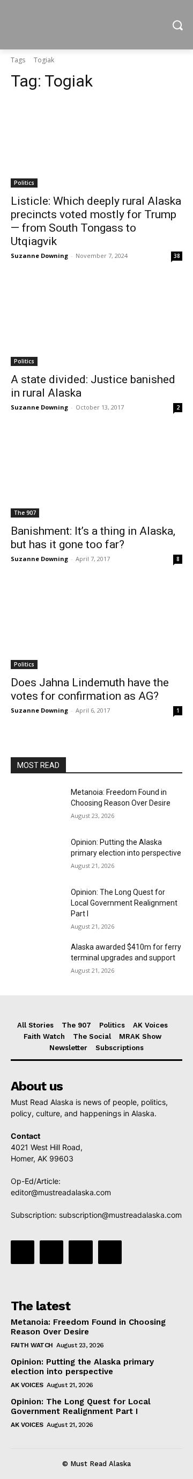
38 (177, 256)
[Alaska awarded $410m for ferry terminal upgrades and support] (36, 960)
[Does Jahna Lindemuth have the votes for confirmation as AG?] (96, 626)
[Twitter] (80, 1252)
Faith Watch (32, 1345)
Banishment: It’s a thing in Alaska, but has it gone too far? (93, 538)
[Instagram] (51, 1252)
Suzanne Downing (39, 256)
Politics (24, 182)
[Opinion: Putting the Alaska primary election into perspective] (36, 855)
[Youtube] (110, 1252)
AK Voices (27, 1385)
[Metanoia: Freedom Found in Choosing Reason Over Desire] (36, 805)
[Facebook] (22, 1252)
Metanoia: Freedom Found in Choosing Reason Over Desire (88, 1327)
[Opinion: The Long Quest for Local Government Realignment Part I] (36, 905)
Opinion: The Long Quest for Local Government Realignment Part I (124, 902)
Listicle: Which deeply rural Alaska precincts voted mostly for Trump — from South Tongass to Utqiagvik (96, 221)
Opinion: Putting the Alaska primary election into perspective (82, 1366)
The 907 (25, 512)
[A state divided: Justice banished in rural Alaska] (96, 323)
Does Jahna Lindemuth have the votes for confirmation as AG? (90, 689)
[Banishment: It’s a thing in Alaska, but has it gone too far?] (96, 475)
